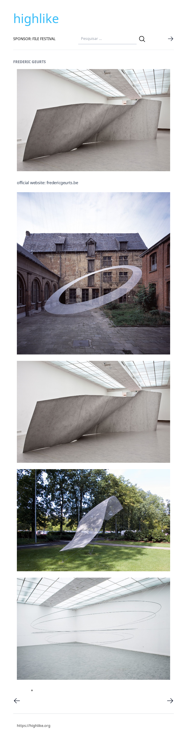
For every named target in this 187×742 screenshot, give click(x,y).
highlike (36, 18)
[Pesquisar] (142, 39)
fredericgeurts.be (62, 182)
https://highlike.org (33, 725)
